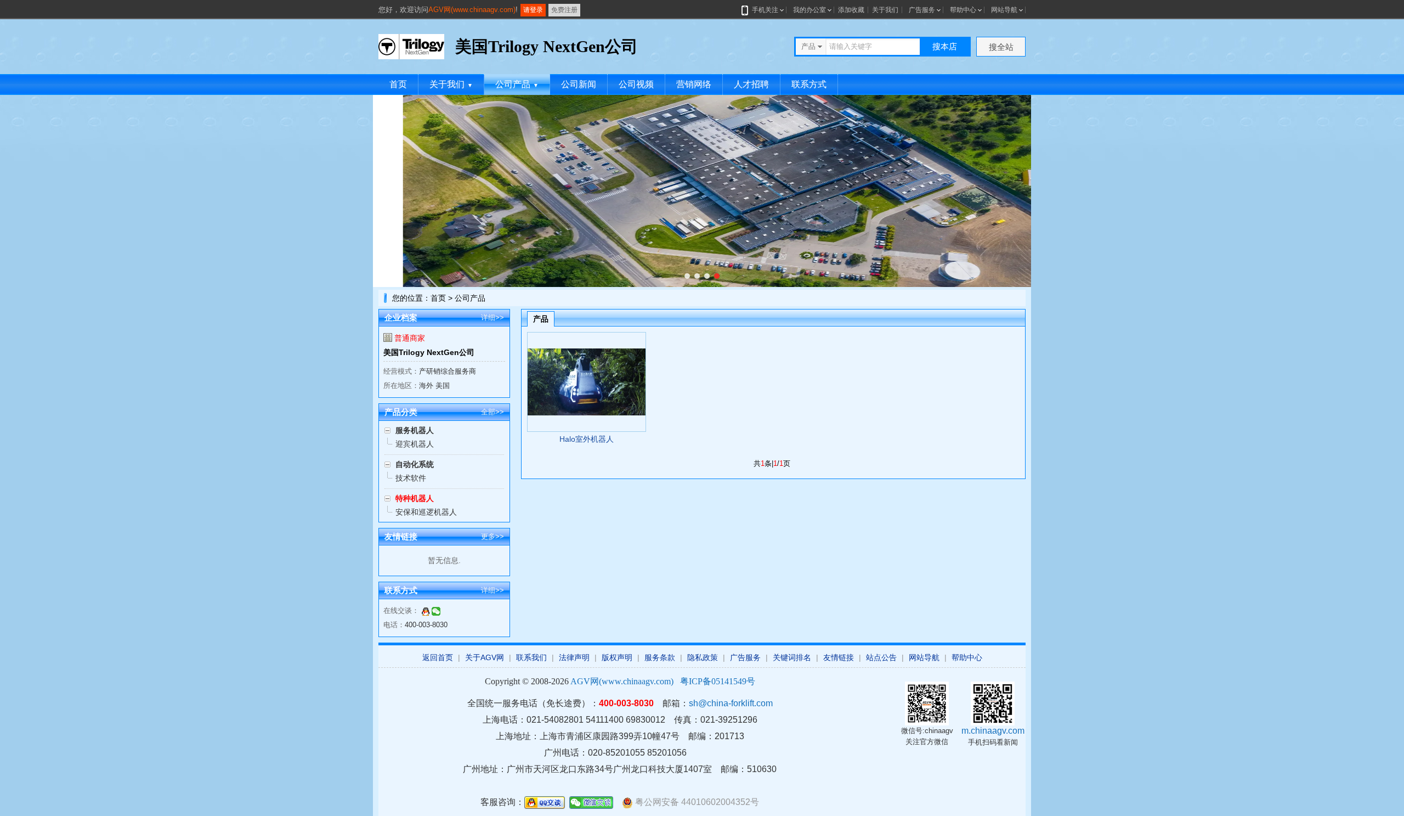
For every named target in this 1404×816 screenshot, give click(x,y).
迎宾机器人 (414, 444)
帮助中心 (963, 10)
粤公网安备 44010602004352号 (696, 802)
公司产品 (517, 84)
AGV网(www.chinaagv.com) (472, 9)
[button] (687, 276)
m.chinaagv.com (992, 730)
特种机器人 (414, 498)
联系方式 (808, 84)
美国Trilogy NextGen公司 (428, 352)
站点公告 (881, 657)
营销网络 (693, 84)
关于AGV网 (484, 657)
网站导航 (1004, 10)
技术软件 (410, 478)
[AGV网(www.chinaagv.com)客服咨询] (425, 610)
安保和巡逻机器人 (426, 512)
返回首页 (437, 657)
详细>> (492, 317)
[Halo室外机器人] (587, 382)
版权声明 (617, 657)
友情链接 (838, 657)
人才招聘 (751, 84)
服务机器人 (414, 430)
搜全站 (1001, 47)
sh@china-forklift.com (731, 703)
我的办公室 (809, 10)
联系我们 (531, 657)
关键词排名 (792, 657)
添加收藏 (851, 10)
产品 (540, 318)
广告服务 (922, 10)
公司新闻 (578, 84)
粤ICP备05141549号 (717, 681)
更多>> (492, 536)
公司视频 (636, 84)
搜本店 (944, 46)
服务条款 (659, 657)
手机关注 (765, 10)
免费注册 (564, 10)
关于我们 (885, 10)
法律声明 (574, 657)
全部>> (492, 412)
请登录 (533, 10)
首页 (398, 84)
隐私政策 (702, 657)
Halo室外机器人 (586, 439)
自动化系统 (414, 464)
